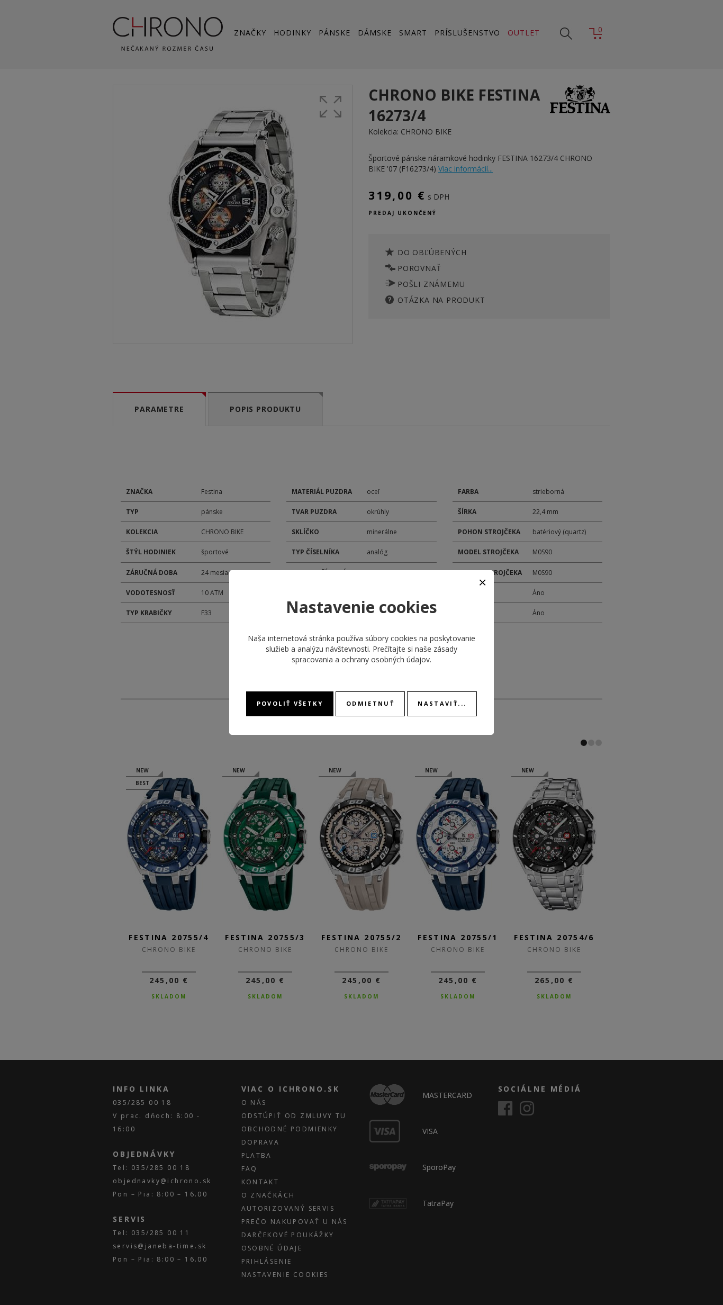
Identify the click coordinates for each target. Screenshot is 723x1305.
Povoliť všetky (290, 703)
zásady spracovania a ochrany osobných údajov (374, 654)
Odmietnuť (370, 703)
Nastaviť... (442, 703)
